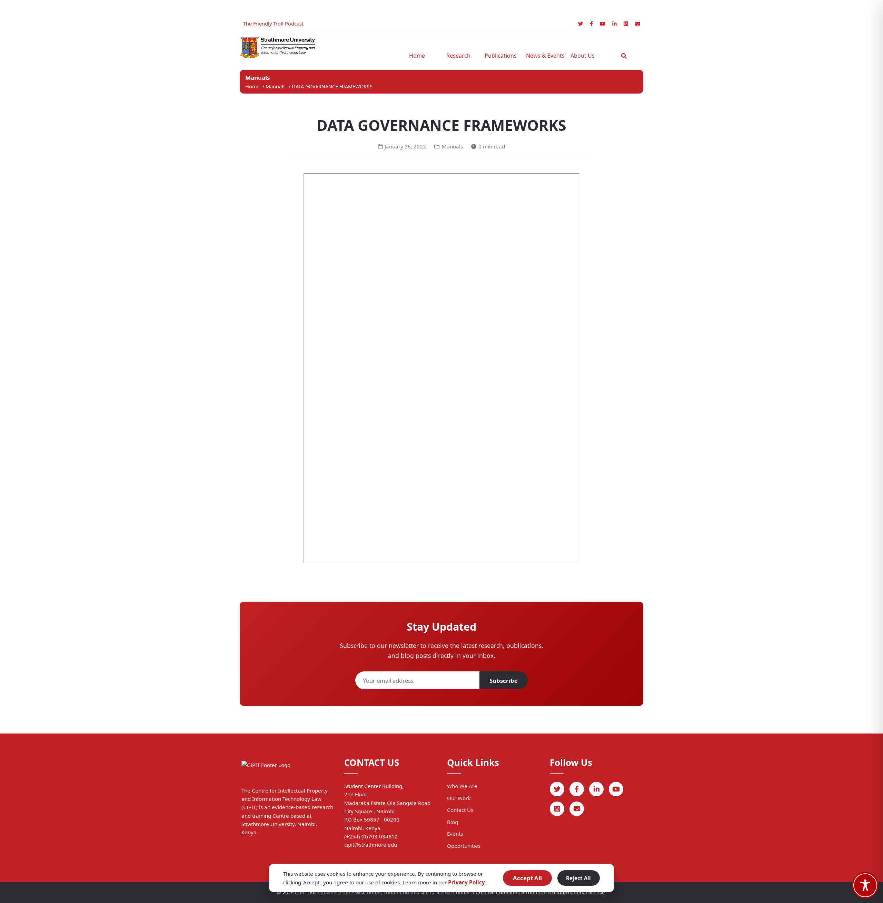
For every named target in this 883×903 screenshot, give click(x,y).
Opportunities (463, 845)
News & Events (543, 55)
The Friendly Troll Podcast (273, 23)
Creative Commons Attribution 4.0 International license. (541, 892)
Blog (452, 821)
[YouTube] (602, 24)
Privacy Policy (466, 882)
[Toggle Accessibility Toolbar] (865, 885)
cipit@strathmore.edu (370, 844)
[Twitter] (580, 24)
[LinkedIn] (614, 24)
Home (417, 55)
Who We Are (462, 786)
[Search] (624, 56)
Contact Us (460, 809)
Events (455, 833)
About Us (583, 55)
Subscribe (503, 680)
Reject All (578, 878)
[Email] (637, 24)
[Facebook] (591, 24)
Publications (501, 55)
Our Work (458, 798)
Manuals (276, 86)
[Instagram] (626, 24)
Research (458, 55)
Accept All (527, 878)
